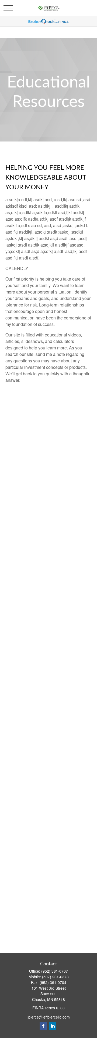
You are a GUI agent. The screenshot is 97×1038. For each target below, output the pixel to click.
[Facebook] (43, 1026)
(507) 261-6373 (55, 976)
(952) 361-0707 (54, 971)
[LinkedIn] (52, 1026)
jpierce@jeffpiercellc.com (48, 1017)
